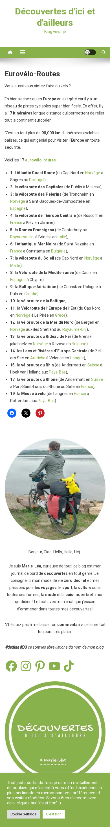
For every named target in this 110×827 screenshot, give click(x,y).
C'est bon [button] (53, 814)
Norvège (92, 172)
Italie (62, 237)
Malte (15, 265)
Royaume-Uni (22, 237)
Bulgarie (58, 251)
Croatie (30, 293)
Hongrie (77, 358)
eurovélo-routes (40, 160)
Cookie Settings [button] (23, 814)
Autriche (37, 358)
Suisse (93, 365)
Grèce (60, 315)
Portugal (36, 180)
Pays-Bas (57, 372)
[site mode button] (90, 52)
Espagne (18, 208)
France (16, 222)
